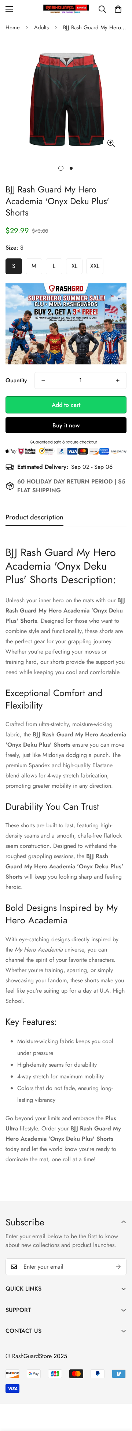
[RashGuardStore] (66, 9)
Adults (41, 27)
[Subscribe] (118, 1266)
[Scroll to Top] (118, 1392)
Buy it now (66, 425)
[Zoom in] (111, 143)
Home (13, 27)
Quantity (16, 380)
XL (74, 266)
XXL (94, 266)
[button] (118, 9)
